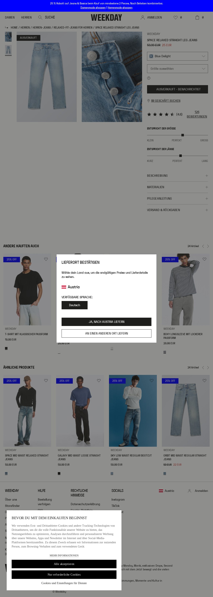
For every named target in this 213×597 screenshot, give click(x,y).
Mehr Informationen (64, 555)
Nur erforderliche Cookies (64, 574)
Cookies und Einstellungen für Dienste (64, 583)
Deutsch (74, 305)
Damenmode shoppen (93, 7)
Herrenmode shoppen (120, 7)
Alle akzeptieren (64, 564)
